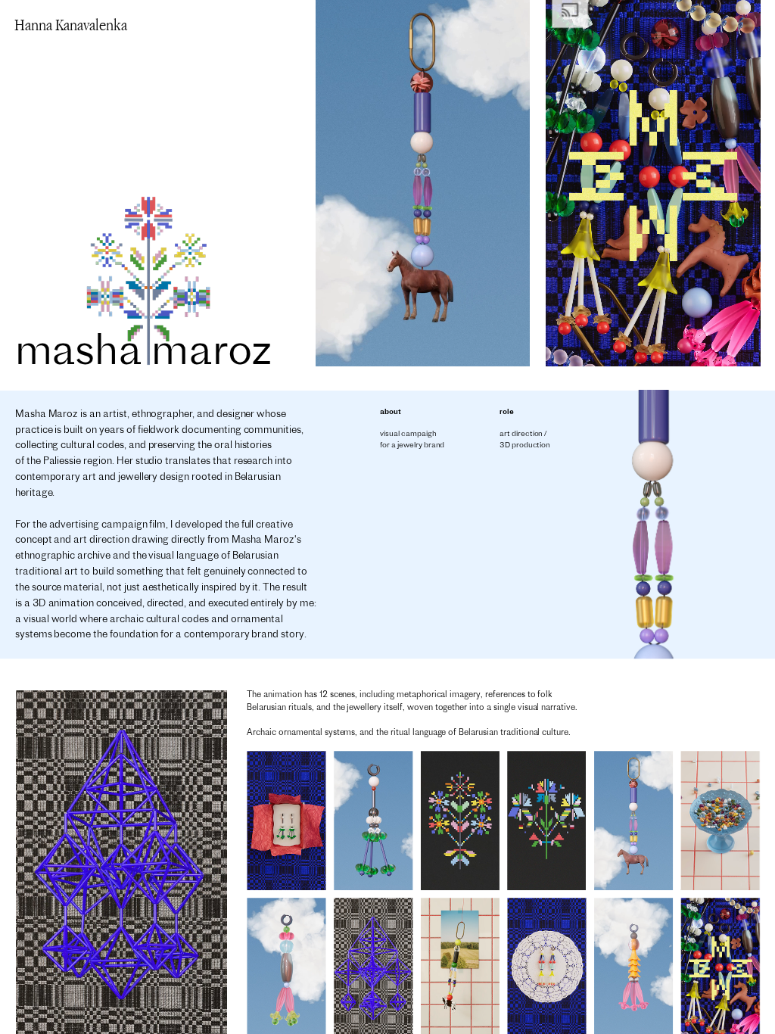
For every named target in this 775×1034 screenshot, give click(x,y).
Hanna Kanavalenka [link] (70, 24)
